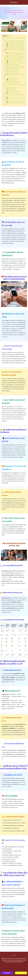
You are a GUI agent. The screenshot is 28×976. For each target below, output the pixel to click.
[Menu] (2, 2)
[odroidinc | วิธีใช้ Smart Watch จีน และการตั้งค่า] (14, 2)
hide (9, 36)
